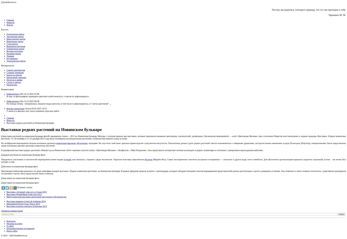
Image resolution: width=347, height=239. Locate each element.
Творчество (12, 85)
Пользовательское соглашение (20, 228)
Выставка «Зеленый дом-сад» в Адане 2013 (27, 192)
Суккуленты (12, 44)
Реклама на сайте (14, 223)
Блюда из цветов (14, 75)
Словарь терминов (15, 72)
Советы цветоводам (16, 70)
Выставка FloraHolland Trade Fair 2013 (24, 194)
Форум (10, 25)
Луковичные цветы (15, 49)
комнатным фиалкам (65, 143)
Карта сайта (12, 231)
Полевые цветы (14, 54)
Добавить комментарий (12, 211)
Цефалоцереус (13, 94)
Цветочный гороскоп (16, 77)
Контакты (11, 221)
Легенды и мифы (14, 80)
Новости (11, 22)
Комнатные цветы (15, 41)
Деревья (10, 56)
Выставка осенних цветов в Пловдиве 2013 (27, 206)
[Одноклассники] (11, 188)
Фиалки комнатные (16, 108)
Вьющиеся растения (16, 46)
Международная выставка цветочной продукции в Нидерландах (36, 197)
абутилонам (82, 143)
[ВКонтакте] (3, 188)
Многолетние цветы (16, 39)
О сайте (10, 226)
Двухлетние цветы (15, 36)
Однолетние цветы (15, 34)
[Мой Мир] (15, 188)
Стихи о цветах (14, 82)
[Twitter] (7, 188)
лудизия (67, 159)
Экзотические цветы (16, 61)
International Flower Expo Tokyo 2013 (23, 204)
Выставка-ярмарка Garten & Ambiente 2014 (26, 201)
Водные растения (15, 51)
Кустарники (12, 58)
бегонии (148, 159)
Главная (10, 20)
